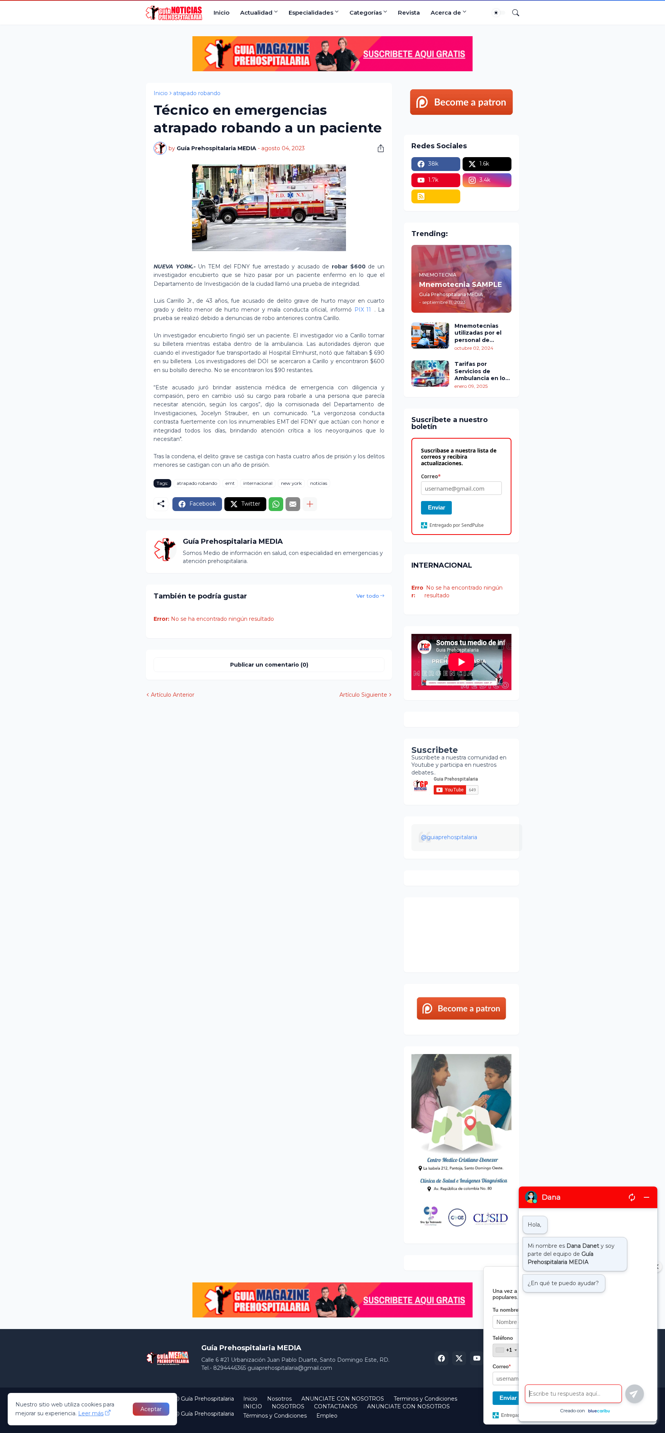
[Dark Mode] (498, 12)
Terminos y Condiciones (425, 1398)
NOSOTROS (288, 1406)
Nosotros (279, 1398)
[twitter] (459, 1358)
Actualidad (256, 12)
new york (291, 483)
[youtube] (477, 1358)
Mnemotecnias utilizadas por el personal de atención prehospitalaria (477, 333)
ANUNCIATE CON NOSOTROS (342, 1398)
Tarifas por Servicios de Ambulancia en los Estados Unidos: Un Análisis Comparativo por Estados (482, 371)
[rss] (435, 196)
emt (230, 483)
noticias (318, 483)
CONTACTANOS (336, 1406)
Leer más (91, 1413)
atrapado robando (197, 93)
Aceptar (151, 1409)
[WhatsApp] (276, 504)
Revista (409, 12)
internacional (257, 483)
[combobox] (506, 1350)
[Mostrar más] (309, 504)
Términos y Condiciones (275, 1415)
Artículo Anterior (172, 694)
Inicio (221, 12)
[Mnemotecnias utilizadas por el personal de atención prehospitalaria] (430, 335)
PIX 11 (362, 309)
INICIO (252, 1406)
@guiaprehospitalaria (449, 837)
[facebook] (441, 1358)
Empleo (327, 1415)
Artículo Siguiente (363, 694)
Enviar (436, 507)
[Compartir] (377, 148)
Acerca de (446, 12)
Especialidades (311, 12)
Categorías (365, 12)
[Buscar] (512, 12)
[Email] (293, 504)
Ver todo (367, 596)
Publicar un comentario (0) (269, 664)
